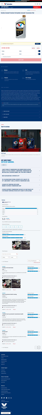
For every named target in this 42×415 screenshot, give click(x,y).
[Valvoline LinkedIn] (11, 396)
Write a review (34, 10)
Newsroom (3, 363)
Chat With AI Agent (5, 413)
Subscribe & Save (4, 359)
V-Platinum (3, 361)
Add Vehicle (37, 43)
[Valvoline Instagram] (8, 396)
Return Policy (3, 370)
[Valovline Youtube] (6, 396)
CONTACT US (4, 163)
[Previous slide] (1, 28)
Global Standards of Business (5, 391)
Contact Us (3, 368)
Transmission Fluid (3, 10)
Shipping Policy (3, 372)
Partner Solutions (4, 379)
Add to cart (21, 59)
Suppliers (2, 393)
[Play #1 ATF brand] (21, 139)
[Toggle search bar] (35, 4)
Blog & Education (4, 358)
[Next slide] (41, 28)
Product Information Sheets (5, 388)
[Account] (37, 4)
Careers (2, 356)
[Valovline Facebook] (1, 396)
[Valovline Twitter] (4, 396)
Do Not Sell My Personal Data (5, 400)
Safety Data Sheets (4, 386)
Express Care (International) (5, 377)
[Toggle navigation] (2, 4)
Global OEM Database (4, 389)
